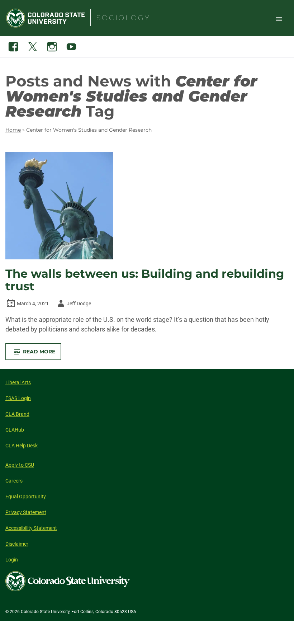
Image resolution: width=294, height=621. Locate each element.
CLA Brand (17, 414)
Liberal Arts (18, 382)
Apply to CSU (19, 465)
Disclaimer (16, 544)
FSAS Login (18, 398)
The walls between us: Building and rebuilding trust (144, 279)
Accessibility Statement (31, 528)
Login (11, 560)
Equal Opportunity (25, 496)
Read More (42, 354)
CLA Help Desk (21, 445)
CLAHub (14, 430)
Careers (14, 481)
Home (13, 130)
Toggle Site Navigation (279, 18)
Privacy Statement (25, 512)
